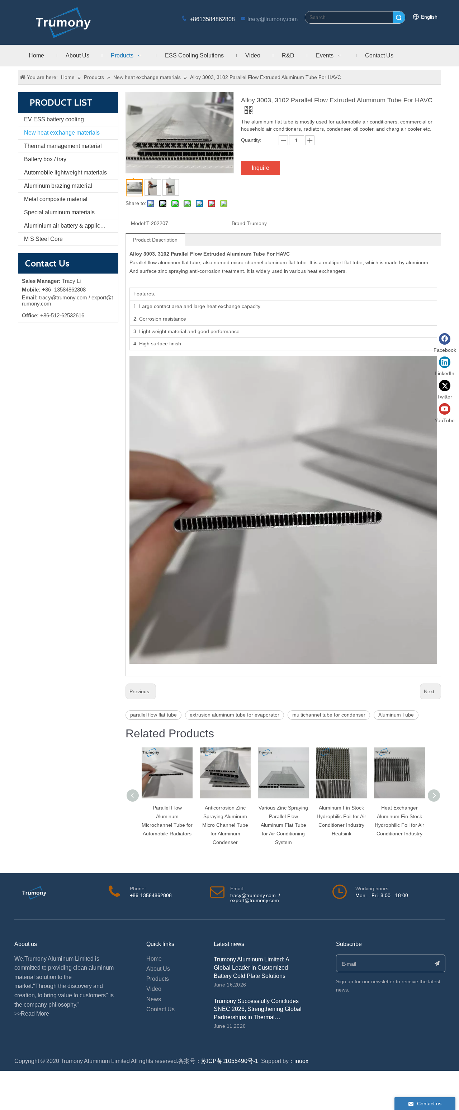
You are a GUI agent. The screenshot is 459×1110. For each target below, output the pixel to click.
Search (399, 17)
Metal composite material (55, 199)
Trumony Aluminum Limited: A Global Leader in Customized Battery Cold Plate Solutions (251, 967)
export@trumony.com (254, 900)
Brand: (239, 223)
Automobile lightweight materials (65, 172)
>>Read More (31, 1014)
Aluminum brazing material (58, 186)
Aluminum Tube (396, 715)
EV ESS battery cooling (54, 119)
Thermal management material (63, 146)
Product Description (155, 240)
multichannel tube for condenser (328, 715)
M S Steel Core (43, 239)
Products (157, 979)
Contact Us (160, 1009)
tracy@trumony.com (272, 19)
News (153, 999)
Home (154, 959)
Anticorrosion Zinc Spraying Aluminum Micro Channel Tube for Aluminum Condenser (225, 825)
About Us (158, 969)
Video (153, 989)
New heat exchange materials (62, 133)
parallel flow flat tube (153, 715)
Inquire (260, 168)
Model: (138, 223)
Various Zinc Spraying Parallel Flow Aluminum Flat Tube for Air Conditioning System (283, 825)
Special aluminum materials (59, 212)
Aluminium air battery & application (68, 226)
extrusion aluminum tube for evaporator (234, 715)
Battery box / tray (45, 159)
